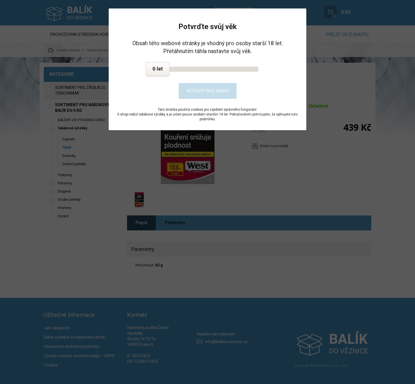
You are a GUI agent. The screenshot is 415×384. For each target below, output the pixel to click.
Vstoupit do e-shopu (207, 91)
